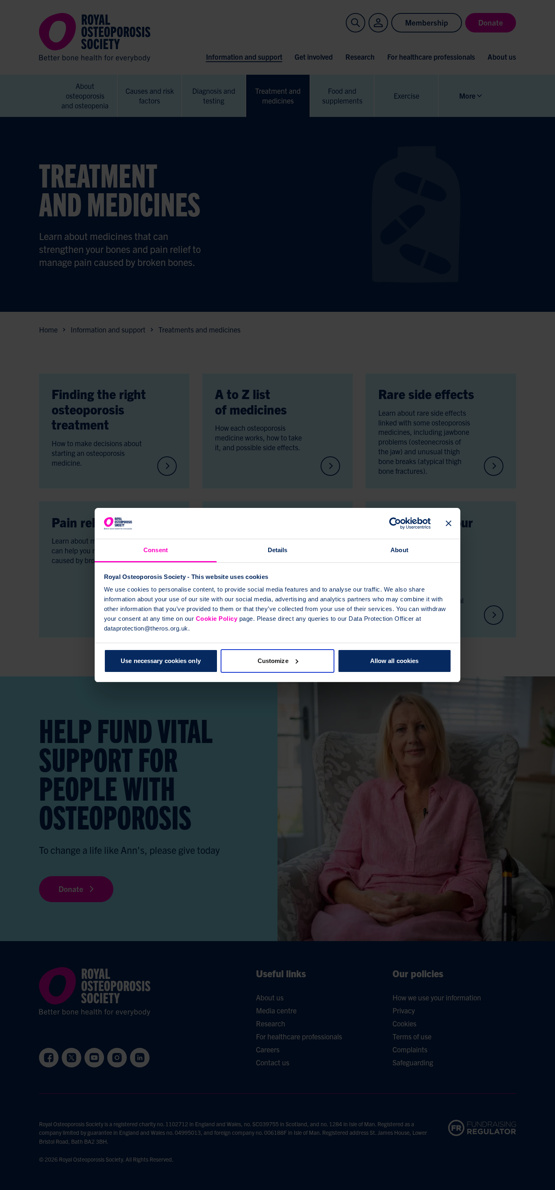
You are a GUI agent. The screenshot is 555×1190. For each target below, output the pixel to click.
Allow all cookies (394, 660)
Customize (273, 660)
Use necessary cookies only (161, 660)
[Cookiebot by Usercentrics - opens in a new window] (395, 523)
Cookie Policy (217, 618)
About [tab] (399, 549)
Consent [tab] (155, 549)
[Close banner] (448, 523)
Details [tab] (278, 549)
